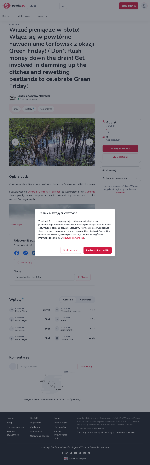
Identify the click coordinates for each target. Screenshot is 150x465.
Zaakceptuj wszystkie (97, 250)
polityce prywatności (73, 237)
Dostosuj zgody (71, 250)
